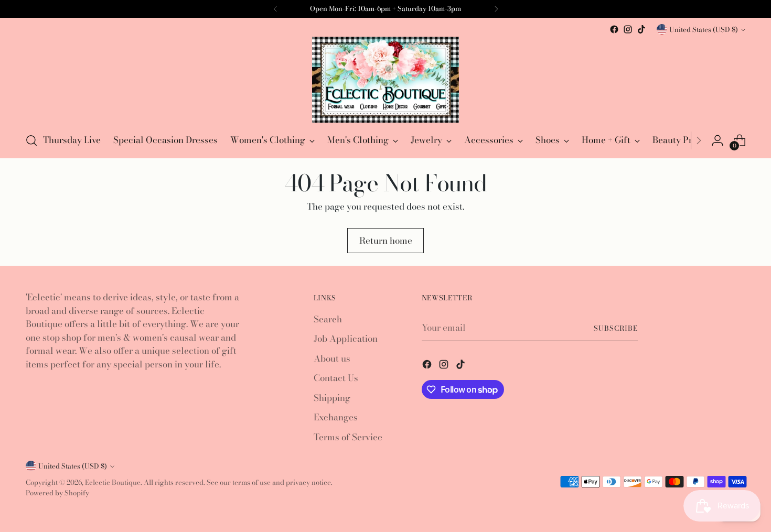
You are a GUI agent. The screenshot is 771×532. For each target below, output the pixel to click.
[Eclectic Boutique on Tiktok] (641, 29)
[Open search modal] (31, 140)
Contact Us (336, 378)
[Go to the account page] (717, 140)
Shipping (332, 398)
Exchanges (336, 417)
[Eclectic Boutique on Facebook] (614, 29)
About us (332, 358)
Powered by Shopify (57, 492)
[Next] (698, 140)
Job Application (346, 338)
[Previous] (275, 9)
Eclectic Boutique (113, 482)
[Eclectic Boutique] (385, 80)
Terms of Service (348, 437)
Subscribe (616, 328)
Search (328, 319)
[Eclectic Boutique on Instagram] (628, 29)
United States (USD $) (703, 29)
